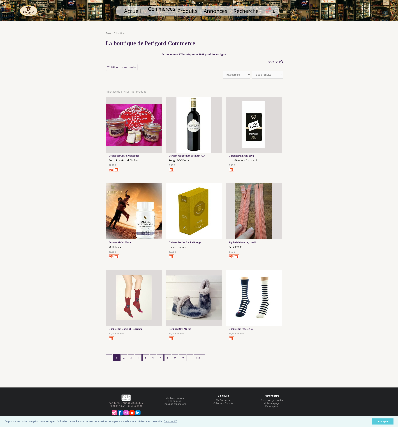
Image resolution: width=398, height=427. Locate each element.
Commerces (163, 9)
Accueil (132, 10)
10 (182, 357)
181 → (199, 357)
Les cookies (175, 401)
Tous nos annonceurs (175, 404)
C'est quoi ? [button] (170, 421)
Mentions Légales (175, 398)
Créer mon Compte (223, 403)
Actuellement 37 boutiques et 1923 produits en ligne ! (194, 54)
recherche (274, 61)
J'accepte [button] (383, 421)
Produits (187, 10)
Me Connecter (223, 400)
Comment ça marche (272, 400)
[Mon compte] (274, 10)
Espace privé (271, 406)
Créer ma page (271, 403)
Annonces (215, 10)
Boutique (121, 33)
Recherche (246, 10)
